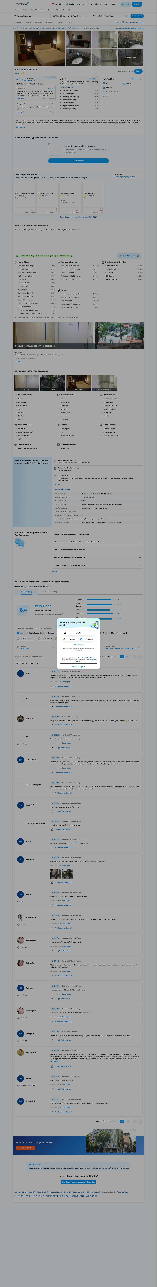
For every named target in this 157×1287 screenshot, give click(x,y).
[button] (78, 645)
